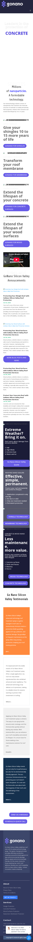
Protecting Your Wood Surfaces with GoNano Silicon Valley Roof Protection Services (15, 333)
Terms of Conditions (9, 893)
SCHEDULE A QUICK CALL (15, 821)
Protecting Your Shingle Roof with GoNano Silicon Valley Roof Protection (16, 298)
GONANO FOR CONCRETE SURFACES (15, 207)
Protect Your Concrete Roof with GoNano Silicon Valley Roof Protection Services (15, 397)
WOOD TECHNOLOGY (19, 576)
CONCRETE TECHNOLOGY (15, 583)
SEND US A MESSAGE (19, 815)
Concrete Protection (9, 909)
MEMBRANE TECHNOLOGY (16, 523)
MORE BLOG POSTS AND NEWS (16, 359)
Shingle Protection (8, 906)
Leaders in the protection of (16, 25)
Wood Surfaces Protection (11, 911)
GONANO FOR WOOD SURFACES (13, 243)
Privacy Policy (7, 890)
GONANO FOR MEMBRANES (16, 175)
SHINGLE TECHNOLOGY (18, 517)
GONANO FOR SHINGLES (15, 146)
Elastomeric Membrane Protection (13, 914)
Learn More (16, 41)
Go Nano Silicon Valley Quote (16, 463)
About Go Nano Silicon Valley (12, 888)
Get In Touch (9, 897)
